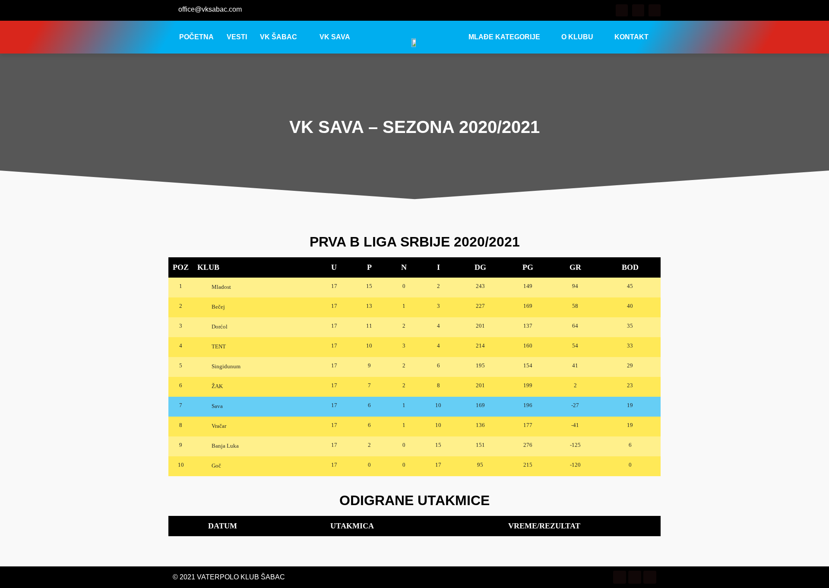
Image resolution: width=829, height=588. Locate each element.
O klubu (577, 37)
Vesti (237, 37)
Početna (196, 37)
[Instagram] (638, 10)
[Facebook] (622, 10)
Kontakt (631, 37)
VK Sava (335, 37)
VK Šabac (278, 37)
